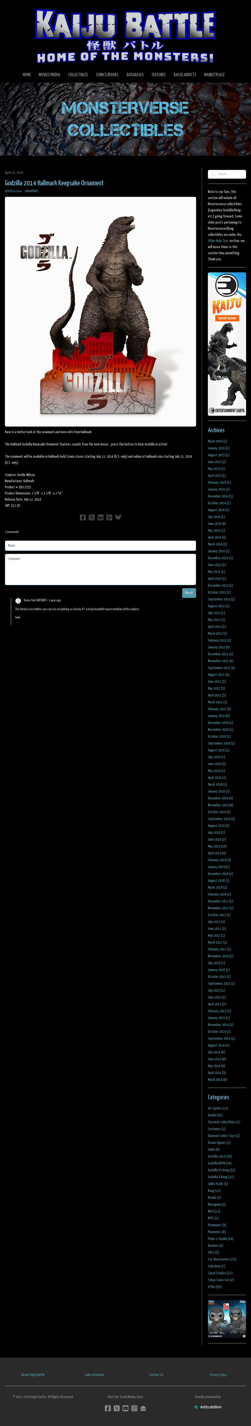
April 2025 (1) (217, 476)
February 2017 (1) (219, 949)
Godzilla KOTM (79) (220, 1163)
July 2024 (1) (216, 517)
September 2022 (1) (221, 599)
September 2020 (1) (221, 743)
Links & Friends (94, 1375)
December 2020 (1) (220, 723)
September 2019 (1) (221, 819)
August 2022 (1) (218, 606)
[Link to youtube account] (125, 1408)
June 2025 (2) (217, 462)
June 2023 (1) (217, 565)
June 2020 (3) (217, 764)
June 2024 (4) (217, 524)
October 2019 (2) (219, 812)
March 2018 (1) (217, 887)
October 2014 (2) (219, 1032)
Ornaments (31, 191)
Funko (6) (214, 1149)
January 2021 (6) (219, 716)
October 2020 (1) (219, 736)
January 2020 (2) (219, 791)
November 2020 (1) (220, 730)
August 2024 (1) (218, 510)
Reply (17, 617)
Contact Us (156, 1375)
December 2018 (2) (220, 874)
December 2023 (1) (220, 558)
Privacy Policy (218, 1375)
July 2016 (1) (216, 963)
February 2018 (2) (219, 894)
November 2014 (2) (220, 1025)
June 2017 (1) (217, 929)
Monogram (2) (217, 1204)
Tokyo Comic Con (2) (221, 1280)
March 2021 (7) (217, 702)
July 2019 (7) (216, 832)
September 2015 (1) (221, 983)
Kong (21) (214, 1191)
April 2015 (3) (217, 1004)
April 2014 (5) (217, 1073)
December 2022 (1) (220, 585)
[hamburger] (16, 8)
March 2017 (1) (217, 942)
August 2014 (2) (218, 1045)
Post (189, 593)
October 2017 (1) (219, 915)
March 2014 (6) (217, 1080)
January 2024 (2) (219, 551)
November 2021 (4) (220, 661)
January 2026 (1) (219, 448)
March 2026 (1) (217, 441)
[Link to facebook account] (108, 1408)
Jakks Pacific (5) (218, 1184)
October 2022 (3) (219, 592)
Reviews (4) (215, 1246)
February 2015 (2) (219, 1011)
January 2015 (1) (219, 1018)
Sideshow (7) (216, 1266)
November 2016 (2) (220, 956)
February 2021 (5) (219, 709)
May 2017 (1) (216, 935)
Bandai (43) (215, 1115)
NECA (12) (214, 1211)
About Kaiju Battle (33, 1375)
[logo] (125, 36)
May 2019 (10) (217, 846)
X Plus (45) (215, 1287)
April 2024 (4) (217, 537)
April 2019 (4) (217, 853)
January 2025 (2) (219, 489)
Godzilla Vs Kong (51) (221, 1170)
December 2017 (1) (220, 901)
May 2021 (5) (216, 688)
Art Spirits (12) (218, 1108)
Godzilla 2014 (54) (220, 1156)
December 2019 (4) (220, 798)
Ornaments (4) (217, 1225)
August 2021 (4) (218, 675)
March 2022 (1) (217, 633)
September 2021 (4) (221, 668)
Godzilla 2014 (13, 191)
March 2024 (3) (217, 544)
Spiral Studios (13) (220, 1273)
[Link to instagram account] (134, 1408)
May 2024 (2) (216, 530)
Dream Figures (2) (219, 1143)
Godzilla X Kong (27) (221, 1177)
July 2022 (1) (216, 613)
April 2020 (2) (217, 778)
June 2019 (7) (217, 839)
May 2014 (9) (216, 1066)
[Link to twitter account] (117, 1408)
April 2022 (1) (217, 627)
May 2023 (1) (216, 572)
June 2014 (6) (217, 1059)
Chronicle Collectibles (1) (224, 1122)
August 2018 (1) (218, 881)
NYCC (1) (213, 1218)
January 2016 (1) (219, 970)
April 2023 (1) (217, 578)
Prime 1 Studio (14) (220, 1239)
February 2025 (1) (219, 482)
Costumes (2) (217, 1129)
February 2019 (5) (219, 860)
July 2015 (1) (216, 990)
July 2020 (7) (216, 757)
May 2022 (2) (216, 620)
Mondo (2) (214, 1197)
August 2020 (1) (218, 750)
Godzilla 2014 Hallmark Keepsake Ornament (54, 183)
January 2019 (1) (219, 867)
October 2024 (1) (219, 503)
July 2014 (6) (216, 1052)
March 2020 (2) (217, 784)
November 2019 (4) (220, 805)
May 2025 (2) (216, 469)
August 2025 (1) (218, 455)
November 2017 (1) (220, 908)
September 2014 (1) (221, 1038)
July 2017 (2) (216, 922)
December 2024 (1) (220, 496)
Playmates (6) (217, 1232)
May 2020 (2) (216, 771)
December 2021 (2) (220, 654)
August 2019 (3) (218, 826)
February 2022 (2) (219, 640)
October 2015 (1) (219, 977)
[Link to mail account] (143, 1408)
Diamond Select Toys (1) (224, 1136)
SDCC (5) (213, 1252)
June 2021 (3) (217, 681)
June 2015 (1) (217, 997)
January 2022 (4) (219, 647)
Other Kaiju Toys (218, 241)
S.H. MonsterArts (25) (222, 1259)
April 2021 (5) (217, 695)
